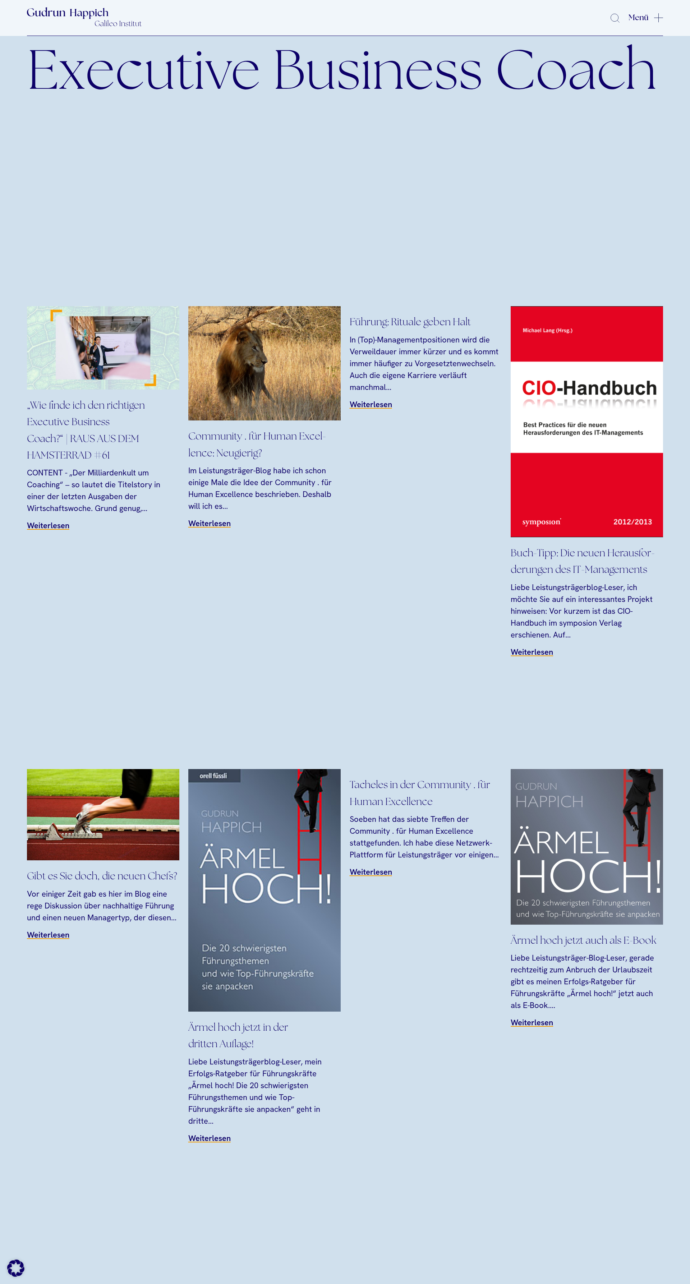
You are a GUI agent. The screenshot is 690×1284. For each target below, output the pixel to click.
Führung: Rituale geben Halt (410, 322)
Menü (639, 18)
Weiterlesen (48, 525)
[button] (16, 1268)
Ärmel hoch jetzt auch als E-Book (584, 941)
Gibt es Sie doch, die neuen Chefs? (102, 876)
